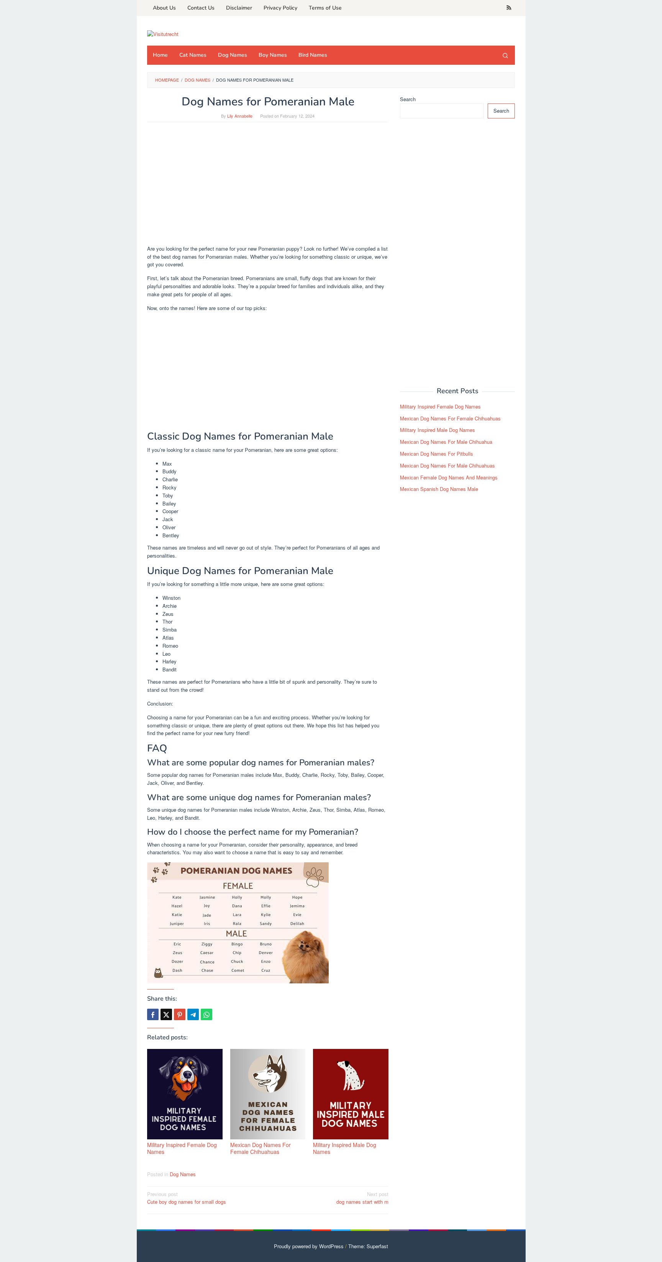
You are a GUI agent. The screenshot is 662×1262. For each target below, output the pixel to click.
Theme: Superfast (368, 1246)
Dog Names (183, 1174)
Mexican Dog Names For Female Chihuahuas (260, 1148)
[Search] (505, 55)
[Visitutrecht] (163, 33)
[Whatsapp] (206, 1014)
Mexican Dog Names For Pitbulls (436, 453)
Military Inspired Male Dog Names (344, 1148)
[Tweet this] (166, 1014)
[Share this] (153, 1014)
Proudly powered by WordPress (309, 1246)
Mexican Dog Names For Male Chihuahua (446, 441)
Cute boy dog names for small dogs (186, 1198)
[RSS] (509, 8)
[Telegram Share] (193, 1014)
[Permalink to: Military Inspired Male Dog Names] (350, 1094)
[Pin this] (179, 1014)
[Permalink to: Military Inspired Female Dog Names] (185, 1094)
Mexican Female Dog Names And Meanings (449, 477)
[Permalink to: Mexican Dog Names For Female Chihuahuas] (268, 1094)
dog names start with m (362, 1198)
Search (408, 99)
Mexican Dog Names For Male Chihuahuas (447, 465)
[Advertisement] (267, 187)
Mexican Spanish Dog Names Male (439, 488)
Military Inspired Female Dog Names (182, 1148)
